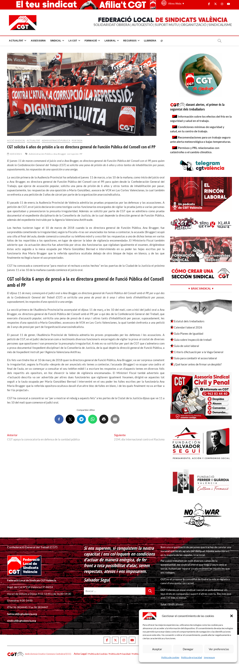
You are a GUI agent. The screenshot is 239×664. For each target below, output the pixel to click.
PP (81, 153)
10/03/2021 (15, 153)
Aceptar (157, 649)
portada (77, 140)
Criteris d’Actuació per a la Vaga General (198, 352)
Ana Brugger (59, 153)
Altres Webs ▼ (176, 3)
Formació (91, 40)
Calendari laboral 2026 (188, 327)
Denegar (188, 649)
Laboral (110, 40)
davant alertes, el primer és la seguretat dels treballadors (197, 106)
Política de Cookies (97, 653)
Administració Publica (56, 140)
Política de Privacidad (119, 653)
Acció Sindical (16, 140)
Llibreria (150, 40)
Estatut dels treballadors (189, 321)
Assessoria (38, 40)
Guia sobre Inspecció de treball (193, 339)
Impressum (209, 657)
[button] (231, 616)
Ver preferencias (219, 649)
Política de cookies (170, 657)
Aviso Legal (80, 653)
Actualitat (16, 40)
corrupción (73, 153)
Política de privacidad (191, 657)
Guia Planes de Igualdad (188, 333)
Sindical (55, 40)
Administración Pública (40, 153)
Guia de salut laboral (186, 345)
